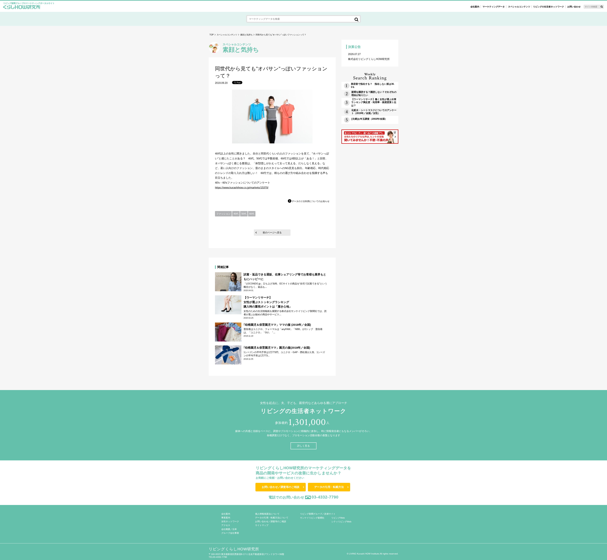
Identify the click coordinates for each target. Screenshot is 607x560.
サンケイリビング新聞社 (312, 518)
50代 (243, 213)
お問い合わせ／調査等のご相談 (280, 487)
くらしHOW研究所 (21, 7)
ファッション (223, 213)
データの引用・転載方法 (329, 487)
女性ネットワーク (230, 521)
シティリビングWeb (341, 521)
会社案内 (474, 6)
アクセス (225, 525)
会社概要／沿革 (229, 529)
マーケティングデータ (494, 6)
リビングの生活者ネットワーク (548, 6)
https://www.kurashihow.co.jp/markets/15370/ (241, 187)
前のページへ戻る (272, 232)
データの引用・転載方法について (271, 517)
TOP (211, 35)
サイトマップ (261, 525)
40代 (235, 213)
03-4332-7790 (325, 497)
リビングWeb (338, 518)
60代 (251, 213)
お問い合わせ (574, 6)
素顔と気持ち (246, 35)
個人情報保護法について (267, 514)
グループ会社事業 (230, 533)
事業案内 (225, 517)
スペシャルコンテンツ (227, 35)
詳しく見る (303, 445)
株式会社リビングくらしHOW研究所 (369, 56)
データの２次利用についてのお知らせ (310, 201)
